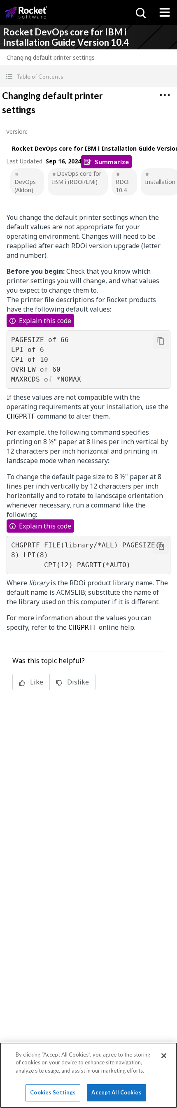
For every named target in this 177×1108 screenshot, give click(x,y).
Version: (16, 131)
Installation (160, 182)
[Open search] (140, 12)
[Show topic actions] (164, 95)
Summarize (112, 161)
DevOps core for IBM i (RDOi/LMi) (76, 178)
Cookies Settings (53, 1092)
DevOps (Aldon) (25, 186)
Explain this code (45, 320)
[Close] (164, 1056)
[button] (88, 76)
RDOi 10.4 (123, 186)
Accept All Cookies (116, 1092)
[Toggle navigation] (164, 12)
